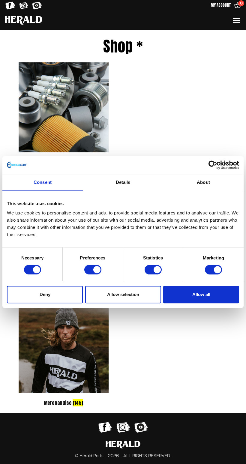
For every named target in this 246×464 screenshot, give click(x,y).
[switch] (92, 269)
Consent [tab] (43, 182)
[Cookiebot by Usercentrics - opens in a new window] (213, 164)
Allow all (201, 294)
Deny (45, 294)
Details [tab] (123, 182)
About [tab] (203, 182)
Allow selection (123, 294)
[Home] (23, 20)
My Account (221, 5)
